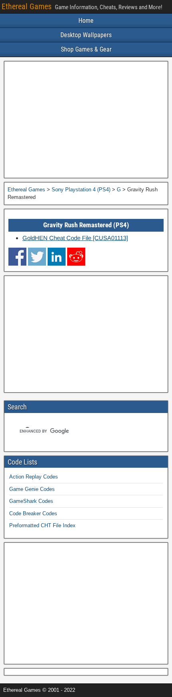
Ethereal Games (27, 6)
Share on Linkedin (57, 257)
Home (86, 20)
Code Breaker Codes (33, 513)
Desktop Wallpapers (86, 35)
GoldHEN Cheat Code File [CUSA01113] (75, 237)
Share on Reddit (76, 257)
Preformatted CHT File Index (42, 525)
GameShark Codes (31, 501)
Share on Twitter (37, 257)
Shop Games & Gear (86, 49)
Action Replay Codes (33, 477)
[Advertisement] (86, 120)
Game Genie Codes (32, 489)
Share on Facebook (17, 257)
